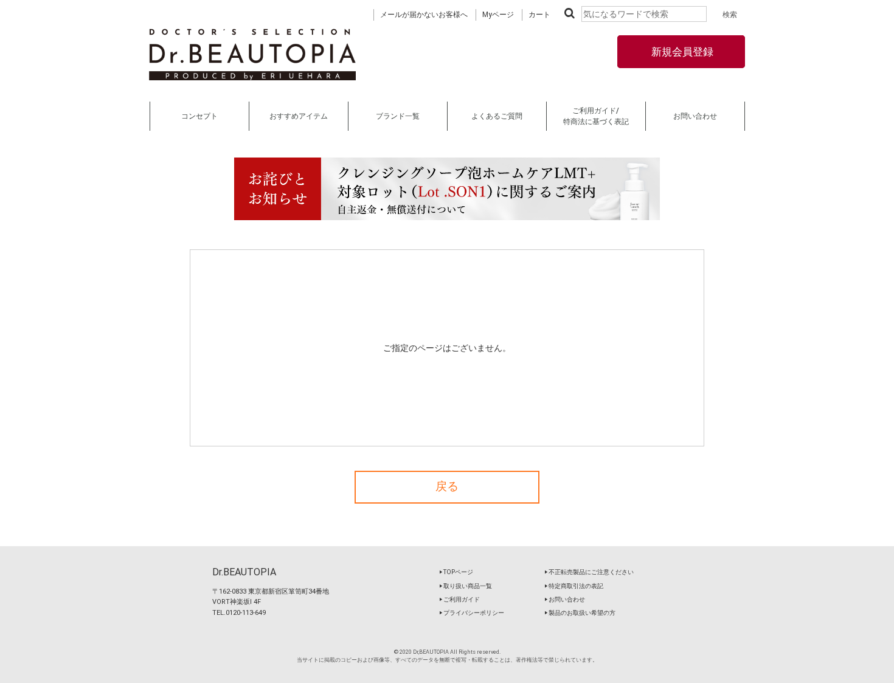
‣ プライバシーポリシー (471, 612)
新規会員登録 (681, 52)
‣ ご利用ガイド (459, 599)
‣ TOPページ (456, 572)
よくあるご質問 (496, 116)
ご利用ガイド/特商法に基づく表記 (596, 116)
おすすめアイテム (298, 116)
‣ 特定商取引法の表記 (573, 586)
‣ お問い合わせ (564, 599)
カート (539, 14)
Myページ (498, 14)
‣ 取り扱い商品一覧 (465, 586)
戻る (447, 486)
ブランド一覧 (398, 116)
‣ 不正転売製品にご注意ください (589, 572)
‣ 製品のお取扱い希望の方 (579, 612)
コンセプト (199, 116)
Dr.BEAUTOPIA (244, 572)
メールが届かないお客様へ (424, 14)
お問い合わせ (695, 116)
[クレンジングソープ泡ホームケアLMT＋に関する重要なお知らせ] (447, 189)
